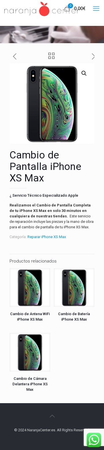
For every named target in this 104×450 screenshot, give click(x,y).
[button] (84, 73)
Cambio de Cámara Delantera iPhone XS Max (30, 384)
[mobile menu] (96, 9)
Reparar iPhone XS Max (46, 237)
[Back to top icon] (52, 416)
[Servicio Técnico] (41, 8)
